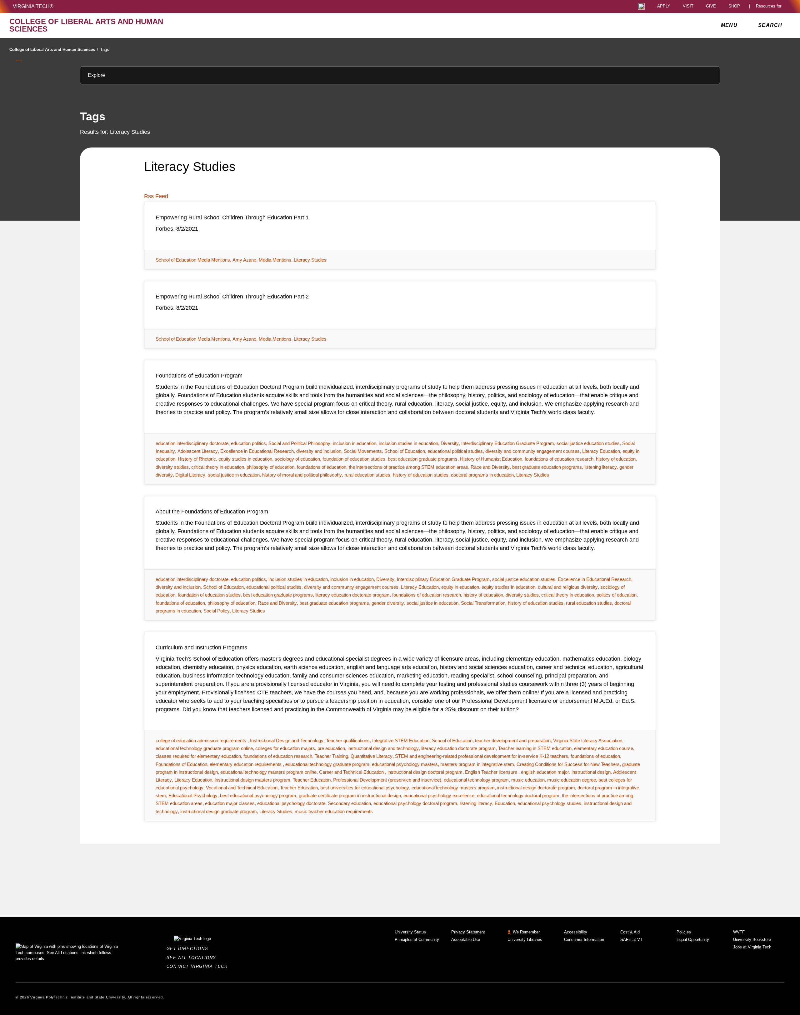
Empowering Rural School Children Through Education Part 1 (232, 217)
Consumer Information (584, 939)
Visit (688, 6)
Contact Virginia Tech (199, 966)
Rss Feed (156, 196)
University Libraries (525, 939)
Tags (104, 49)
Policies (684, 932)
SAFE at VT (631, 939)
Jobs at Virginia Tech (752, 947)
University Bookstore (752, 939)
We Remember (526, 932)
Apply (663, 6)
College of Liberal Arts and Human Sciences (53, 49)
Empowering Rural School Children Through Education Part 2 (232, 296)
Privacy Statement (468, 932)
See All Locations (193, 957)
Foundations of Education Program (199, 375)
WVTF (739, 932)
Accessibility (575, 932)
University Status (410, 932)
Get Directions (189, 948)
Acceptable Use (465, 939)
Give (711, 6)
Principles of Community (417, 939)
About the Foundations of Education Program (212, 511)
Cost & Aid (630, 932)
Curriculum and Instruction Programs (201, 647)
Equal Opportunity (693, 939)
